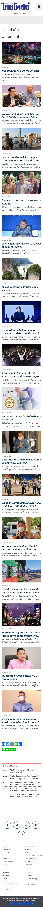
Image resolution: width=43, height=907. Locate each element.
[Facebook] (7, 825)
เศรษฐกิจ (5, 858)
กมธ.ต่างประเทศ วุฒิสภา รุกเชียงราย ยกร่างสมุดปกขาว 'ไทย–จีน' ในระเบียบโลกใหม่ (25, 783)
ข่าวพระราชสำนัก (8, 861)
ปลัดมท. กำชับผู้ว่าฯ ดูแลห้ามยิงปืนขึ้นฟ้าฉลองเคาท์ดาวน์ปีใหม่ (21, 245)
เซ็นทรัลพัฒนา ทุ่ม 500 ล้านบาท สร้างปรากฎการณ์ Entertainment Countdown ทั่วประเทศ (20, 74)
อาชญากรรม (6, 875)
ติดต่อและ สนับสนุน (31, 879)
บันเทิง (4, 887)
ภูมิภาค (27, 861)
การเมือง (5, 847)
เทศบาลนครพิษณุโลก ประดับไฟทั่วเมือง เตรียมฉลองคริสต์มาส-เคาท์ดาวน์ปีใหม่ (21, 634)
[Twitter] (16, 825)
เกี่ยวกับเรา (28, 876)
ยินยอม (13, 904)
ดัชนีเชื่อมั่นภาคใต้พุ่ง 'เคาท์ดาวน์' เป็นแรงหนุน (20, 288)
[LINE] (21, 834)
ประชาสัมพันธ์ (29, 858)
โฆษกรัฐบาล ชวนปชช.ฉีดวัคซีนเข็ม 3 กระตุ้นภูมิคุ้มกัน (19, 677)
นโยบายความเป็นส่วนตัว (25, 904)
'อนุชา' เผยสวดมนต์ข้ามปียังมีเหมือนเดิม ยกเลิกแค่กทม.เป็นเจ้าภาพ (21, 461)
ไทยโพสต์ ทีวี (6, 890)
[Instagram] (35, 825)
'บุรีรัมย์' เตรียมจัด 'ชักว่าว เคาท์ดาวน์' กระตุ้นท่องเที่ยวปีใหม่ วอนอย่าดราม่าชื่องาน (21, 592)
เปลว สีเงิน (6, 850)
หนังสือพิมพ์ (7, 864)
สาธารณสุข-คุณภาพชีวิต (10, 884)
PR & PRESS (29, 873)
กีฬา (26, 853)
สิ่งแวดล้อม (29, 864)
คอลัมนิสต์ (6, 853)
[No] (40, 901)
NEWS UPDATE (9, 765)
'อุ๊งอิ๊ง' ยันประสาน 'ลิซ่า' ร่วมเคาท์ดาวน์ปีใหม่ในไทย (21, 202)
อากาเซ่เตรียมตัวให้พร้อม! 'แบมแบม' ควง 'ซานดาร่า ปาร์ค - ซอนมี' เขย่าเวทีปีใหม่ (21, 333)
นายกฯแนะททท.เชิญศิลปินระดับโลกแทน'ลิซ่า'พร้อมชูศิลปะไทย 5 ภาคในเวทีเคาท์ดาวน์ (20, 722)
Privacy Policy (30, 885)
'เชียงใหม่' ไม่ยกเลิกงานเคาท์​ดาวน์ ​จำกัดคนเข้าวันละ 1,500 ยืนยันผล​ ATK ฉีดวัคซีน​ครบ (21, 506)
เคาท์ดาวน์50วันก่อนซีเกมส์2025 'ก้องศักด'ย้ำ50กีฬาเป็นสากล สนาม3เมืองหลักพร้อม (20, 117)
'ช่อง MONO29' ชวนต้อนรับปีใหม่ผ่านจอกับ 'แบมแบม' (21, 418)
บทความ (5, 855)
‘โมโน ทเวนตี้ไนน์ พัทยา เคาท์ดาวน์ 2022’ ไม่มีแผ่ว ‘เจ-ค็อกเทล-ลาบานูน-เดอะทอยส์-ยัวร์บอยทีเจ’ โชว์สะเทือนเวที (21, 376)
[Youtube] (26, 825)
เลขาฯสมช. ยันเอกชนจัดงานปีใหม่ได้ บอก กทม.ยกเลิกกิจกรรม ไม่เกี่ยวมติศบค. (19, 549)
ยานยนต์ (5, 881)
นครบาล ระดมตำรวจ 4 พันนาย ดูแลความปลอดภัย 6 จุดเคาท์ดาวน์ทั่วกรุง (20, 159)
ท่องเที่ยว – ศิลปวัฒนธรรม (34, 855)
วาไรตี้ (27, 850)
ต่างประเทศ (5, 872)
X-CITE (4, 878)
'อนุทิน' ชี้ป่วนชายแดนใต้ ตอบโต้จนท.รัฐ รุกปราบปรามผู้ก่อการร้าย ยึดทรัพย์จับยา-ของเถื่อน (25, 777)
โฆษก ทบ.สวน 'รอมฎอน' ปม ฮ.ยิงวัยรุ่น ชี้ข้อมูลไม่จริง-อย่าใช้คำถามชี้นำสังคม (24, 795)
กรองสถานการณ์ (30, 847)
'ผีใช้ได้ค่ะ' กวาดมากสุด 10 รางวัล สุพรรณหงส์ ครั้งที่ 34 (22, 771)
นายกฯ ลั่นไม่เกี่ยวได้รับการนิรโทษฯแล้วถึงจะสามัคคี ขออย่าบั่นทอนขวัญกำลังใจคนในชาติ (25, 789)
